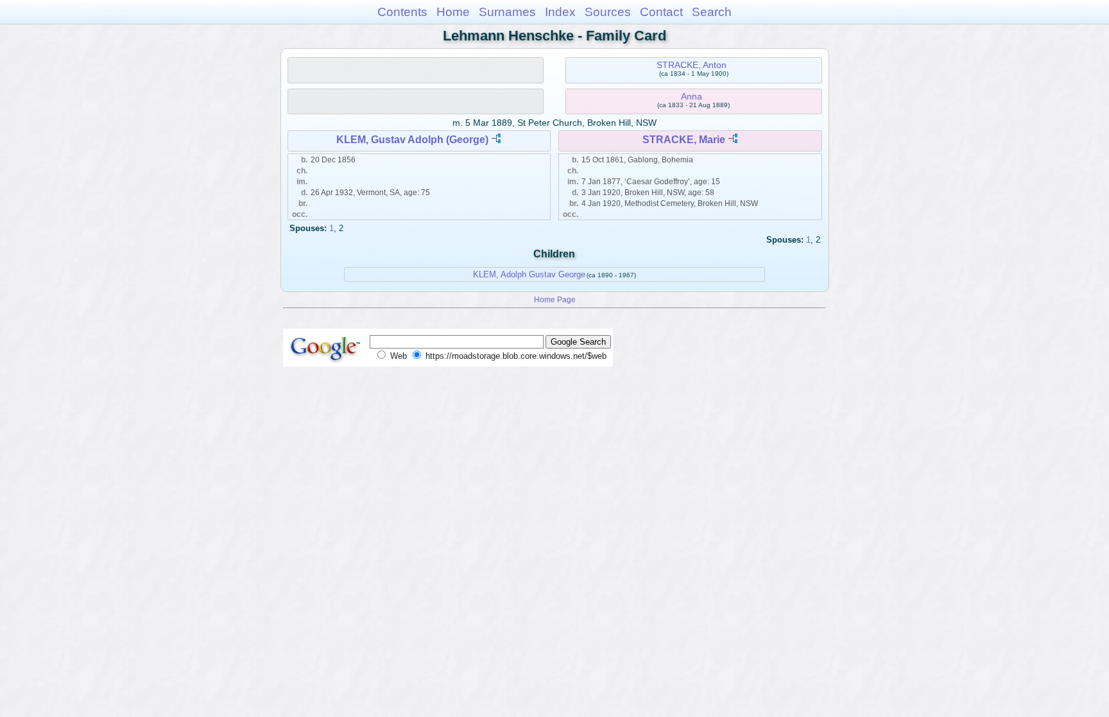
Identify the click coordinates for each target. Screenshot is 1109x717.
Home (453, 12)
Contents (402, 12)
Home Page (555, 299)
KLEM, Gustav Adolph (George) (412, 139)
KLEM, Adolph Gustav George (529, 274)
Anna (691, 96)
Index (560, 12)
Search (712, 12)
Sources (608, 12)
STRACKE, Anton (691, 65)
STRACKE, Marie (683, 139)
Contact (661, 12)
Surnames (507, 12)
